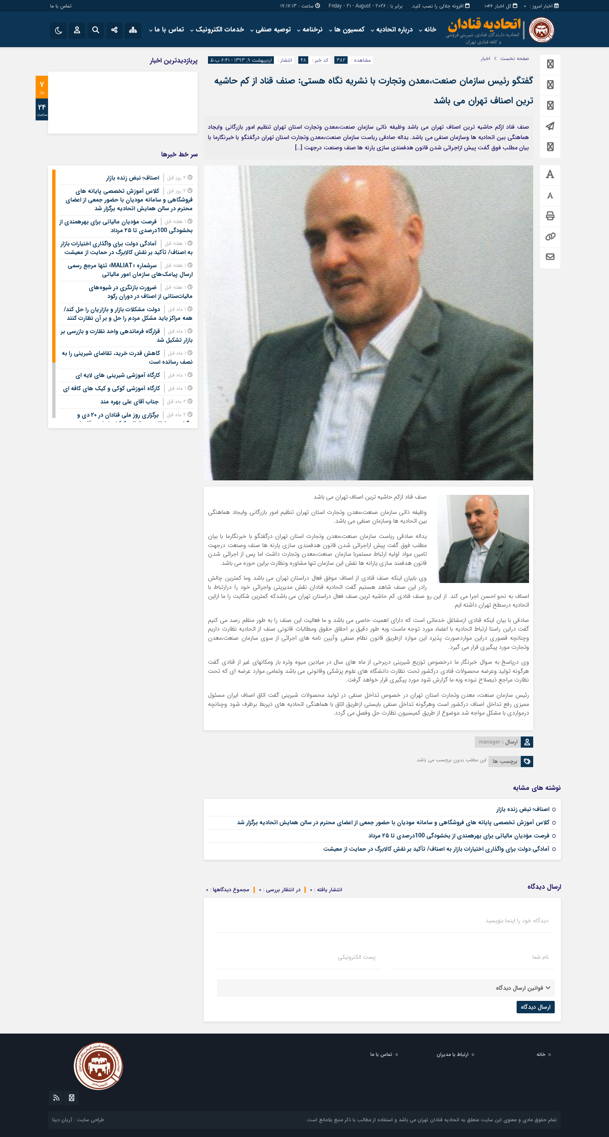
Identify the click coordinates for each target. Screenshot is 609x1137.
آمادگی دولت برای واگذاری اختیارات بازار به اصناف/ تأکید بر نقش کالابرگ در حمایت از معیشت (436, 849)
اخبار (485, 58)
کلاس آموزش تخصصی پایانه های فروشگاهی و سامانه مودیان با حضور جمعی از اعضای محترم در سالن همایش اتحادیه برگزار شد (393, 822)
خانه (430, 29)
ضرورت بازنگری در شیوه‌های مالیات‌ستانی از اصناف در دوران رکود (141, 292)
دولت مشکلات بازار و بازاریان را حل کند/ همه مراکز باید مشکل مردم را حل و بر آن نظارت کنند (128, 314)
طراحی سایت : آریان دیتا (78, 1120)
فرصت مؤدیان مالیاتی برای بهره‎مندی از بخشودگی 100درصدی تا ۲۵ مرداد (458, 835)
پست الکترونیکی (356, 957)
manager (489, 742)
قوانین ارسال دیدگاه (519, 988)
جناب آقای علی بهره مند (129, 401)
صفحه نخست (514, 58)
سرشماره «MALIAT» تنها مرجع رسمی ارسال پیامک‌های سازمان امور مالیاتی (130, 270)
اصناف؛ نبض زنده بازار (522, 809)
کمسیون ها (349, 29)
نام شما (540, 957)
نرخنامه (312, 29)
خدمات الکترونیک (220, 29)
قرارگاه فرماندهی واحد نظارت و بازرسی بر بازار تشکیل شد (127, 336)
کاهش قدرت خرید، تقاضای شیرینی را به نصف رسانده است (127, 358)
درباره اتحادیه (394, 29)
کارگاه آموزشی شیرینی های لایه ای (117, 375)
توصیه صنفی (273, 29)
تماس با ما (60, 6)
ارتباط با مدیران (453, 1054)
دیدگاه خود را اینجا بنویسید (517, 921)
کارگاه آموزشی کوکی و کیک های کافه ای (111, 388)
